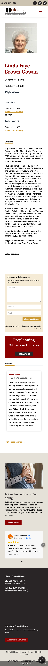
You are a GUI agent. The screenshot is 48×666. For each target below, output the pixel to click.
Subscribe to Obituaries (16, 640)
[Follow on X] (40, 3)
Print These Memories (14, 442)
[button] (5, 545)
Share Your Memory (32, 319)
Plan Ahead (24, 353)
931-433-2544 (9, 3)
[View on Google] (10, 536)
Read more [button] (13, 554)
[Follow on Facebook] (35, 3)
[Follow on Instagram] (45, 3)
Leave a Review (13, 522)
